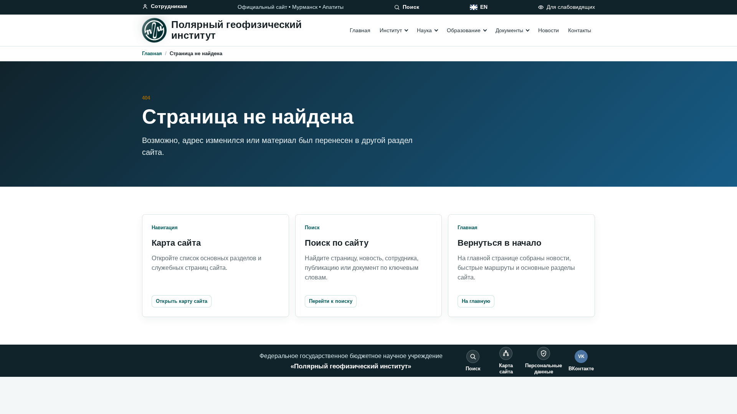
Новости (548, 30)
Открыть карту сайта (181, 301)
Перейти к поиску (330, 301)
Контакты (579, 30)
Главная (360, 30)
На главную (476, 301)
